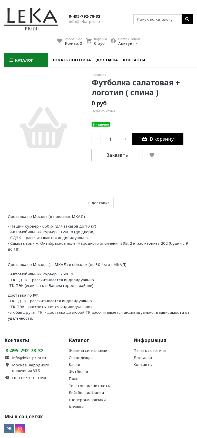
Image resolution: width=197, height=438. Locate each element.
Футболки (78, 371)
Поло (73, 378)
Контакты (134, 59)
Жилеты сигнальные (88, 350)
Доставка (107, 59)
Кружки (76, 406)
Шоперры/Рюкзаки (87, 399)
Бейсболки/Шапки (86, 392)
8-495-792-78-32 (84, 16)
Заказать (117, 155)
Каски (74, 364)
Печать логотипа (72, 59)
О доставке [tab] (99, 202)
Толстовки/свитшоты (90, 385)
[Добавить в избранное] (152, 155)
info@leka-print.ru (86, 21)
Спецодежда (81, 357)
